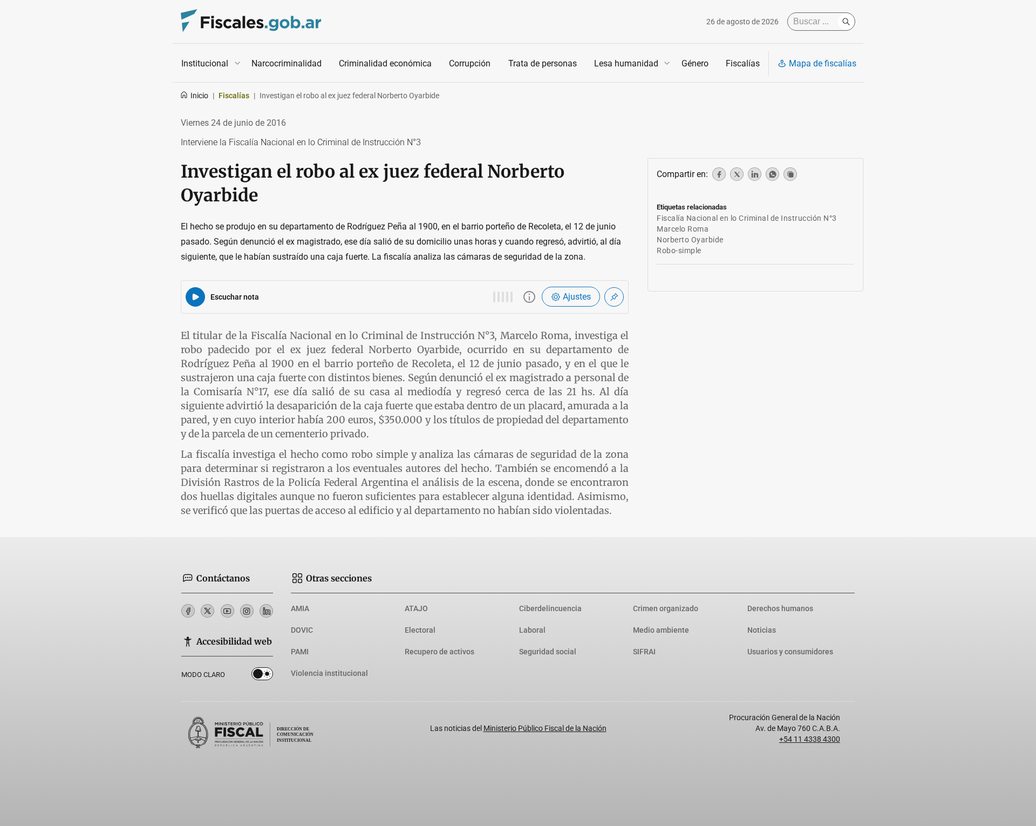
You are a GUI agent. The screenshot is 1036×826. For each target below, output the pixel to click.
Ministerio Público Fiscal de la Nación (544, 728)
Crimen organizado (665, 608)
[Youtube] (227, 611)
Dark (262, 676)
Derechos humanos (780, 608)
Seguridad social (547, 651)
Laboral (532, 630)
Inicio (199, 95)
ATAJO (416, 608)
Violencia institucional (329, 673)
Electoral (420, 630)
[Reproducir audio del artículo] (195, 297)
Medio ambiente (661, 630)
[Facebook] (188, 611)
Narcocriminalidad (286, 63)
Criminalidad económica (385, 63)
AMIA (300, 608)
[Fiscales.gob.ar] (251, 22)
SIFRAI (644, 651)
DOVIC (302, 630)
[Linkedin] (266, 611)
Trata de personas (542, 63)
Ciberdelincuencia (550, 608)
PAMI (300, 651)
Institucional (204, 63)
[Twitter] (207, 611)
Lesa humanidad (626, 63)
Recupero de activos (439, 651)
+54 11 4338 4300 (809, 739)
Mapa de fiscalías (822, 63)
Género (694, 63)
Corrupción (469, 63)
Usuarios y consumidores (790, 651)
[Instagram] (247, 611)
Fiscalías (743, 63)
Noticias (761, 630)
